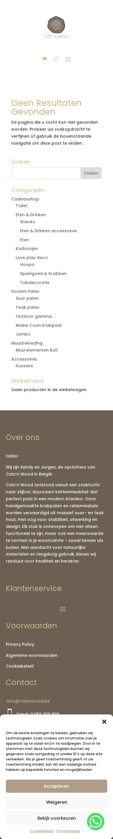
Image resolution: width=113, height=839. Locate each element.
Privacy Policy (20, 644)
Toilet (22, 206)
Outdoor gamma (34, 316)
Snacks (27, 222)
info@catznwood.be (28, 701)
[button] (104, 722)
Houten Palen (25, 291)
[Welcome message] (95, 821)
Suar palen (27, 298)
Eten (24, 240)
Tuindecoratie (35, 282)
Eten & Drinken (31, 215)
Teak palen (27, 307)
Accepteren (56, 786)
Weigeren (56, 802)
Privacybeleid (68, 831)
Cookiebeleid (42, 831)
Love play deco (32, 257)
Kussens (24, 366)
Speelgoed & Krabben (43, 273)
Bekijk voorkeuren (56, 818)
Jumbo (23, 334)
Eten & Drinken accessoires (48, 231)
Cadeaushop (25, 199)
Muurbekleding (27, 343)
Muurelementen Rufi (37, 350)
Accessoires (24, 359)
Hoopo (27, 264)
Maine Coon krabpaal (39, 325)
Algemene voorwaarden (31, 655)
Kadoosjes (27, 248)
